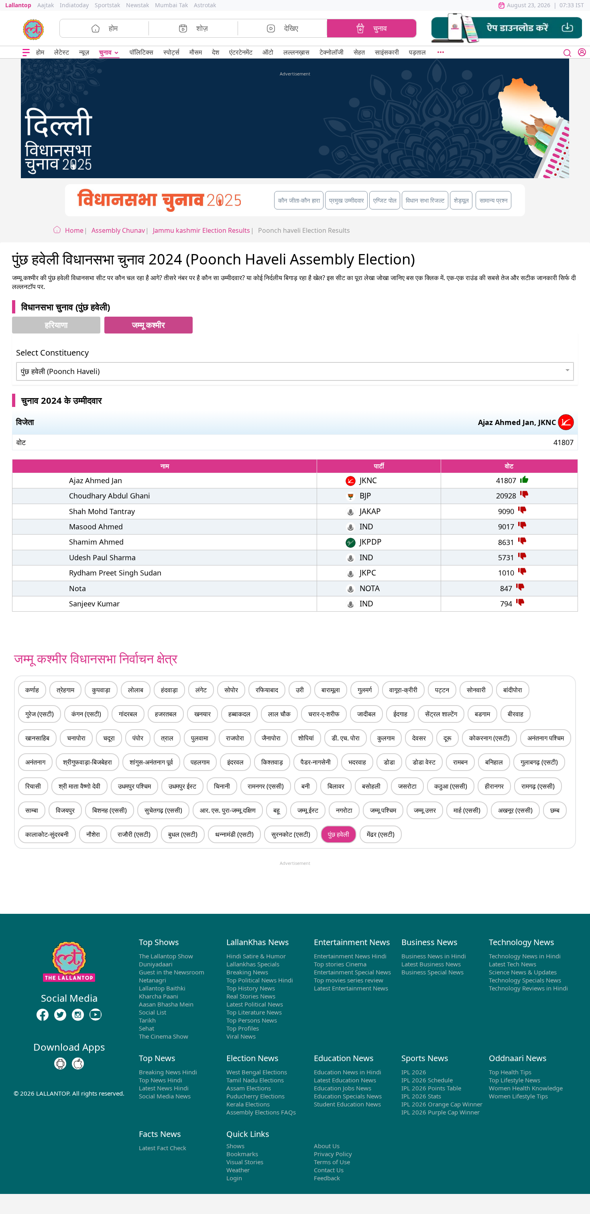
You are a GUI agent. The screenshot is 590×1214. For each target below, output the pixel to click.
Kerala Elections (248, 1104)
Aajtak (45, 5)
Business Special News (432, 972)
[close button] (567, 52)
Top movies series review (348, 980)
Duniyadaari (156, 964)
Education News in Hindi (347, 1072)
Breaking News (247, 972)
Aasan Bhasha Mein (166, 1004)
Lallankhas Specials (252, 964)
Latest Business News (431, 964)
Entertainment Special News (352, 972)
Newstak (137, 5)
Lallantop (18, 5)
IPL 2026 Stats (421, 1096)
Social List (152, 1012)
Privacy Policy (333, 1154)
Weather (238, 1170)
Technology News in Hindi (525, 956)
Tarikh (147, 1020)
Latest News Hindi (164, 1088)
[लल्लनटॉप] (33, 28)
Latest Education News (345, 1080)
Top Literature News (254, 1012)
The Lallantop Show (166, 956)
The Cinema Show (163, 1036)
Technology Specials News (525, 980)
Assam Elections (248, 1088)
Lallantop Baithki (162, 988)
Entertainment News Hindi (350, 956)
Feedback (327, 1178)
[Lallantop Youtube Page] (96, 1015)
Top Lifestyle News (514, 1080)
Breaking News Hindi (168, 1072)
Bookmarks (242, 1154)
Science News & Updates (523, 972)
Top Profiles (242, 1028)
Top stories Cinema (340, 964)
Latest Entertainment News (351, 988)
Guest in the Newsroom (171, 972)
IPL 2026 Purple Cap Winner (440, 1112)
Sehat (146, 1028)
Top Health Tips (510, 1072)
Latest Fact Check (162, 1148)
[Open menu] (26, 52)
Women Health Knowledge (526, 1088)
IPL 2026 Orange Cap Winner (441, 1104)
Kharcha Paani (158, 996)
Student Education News (347, 1104)
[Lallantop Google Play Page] (60, 1063)
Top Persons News (251, 1020)
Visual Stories (244, 1162)
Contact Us (329, 1170)
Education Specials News (348, 1096)
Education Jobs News (342, 1088)
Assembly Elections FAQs (261, 1112)
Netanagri (152, 980)
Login (234, 1178)
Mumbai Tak (171, 5)
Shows (235, 1146)
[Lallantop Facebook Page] (43, 1015)
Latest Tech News (512, 964)
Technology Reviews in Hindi (528, 988)
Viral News (241, 1036)
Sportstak (107, 5)
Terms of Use (332, 1162)
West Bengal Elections (256, 1072)
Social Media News (165, 1096)
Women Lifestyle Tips (518, 1096)
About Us (327, 1146)
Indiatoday (74, 5)
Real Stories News (250, 996)
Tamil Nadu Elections (255, 1080)
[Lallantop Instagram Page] (78, 1015)
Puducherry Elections (255, 1096)
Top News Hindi (160, 1080)
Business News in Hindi (433, 956)
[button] (506, 28)
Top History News (250, 988)
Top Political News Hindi (259, 980)
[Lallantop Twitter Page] (60, 1015)
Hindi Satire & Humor (256, 956)
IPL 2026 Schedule (427, 1080)
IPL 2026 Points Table (431, 1088)
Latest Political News (254, 1004)
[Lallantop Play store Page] (78, 1063)
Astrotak (205, 5)
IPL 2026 (413, 1072)
